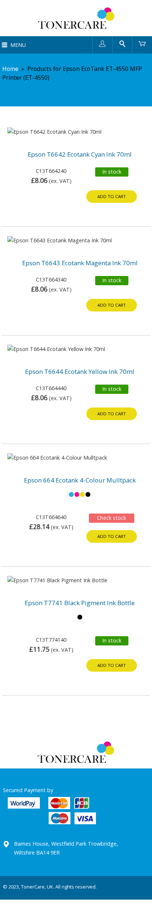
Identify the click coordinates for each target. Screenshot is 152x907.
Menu (18, 44)
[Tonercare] (76, 18)
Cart (142, 43)
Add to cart (111, 196)
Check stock (111, 517)
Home (10, 69)
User (102, 43)
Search (122, 43)
